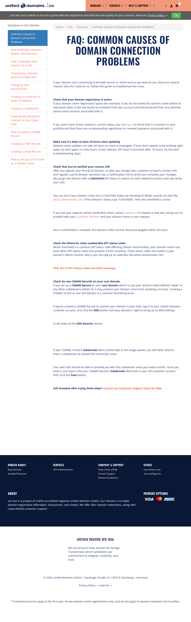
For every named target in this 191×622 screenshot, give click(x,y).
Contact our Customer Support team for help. (132, 388)
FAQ (70, 27)
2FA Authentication (63, 469)
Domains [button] (96, 5)
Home (59, 27)
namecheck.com (152, 469)
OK (176, 15)
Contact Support (106, 473)
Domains (82, 27)
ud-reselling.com (152, 473)
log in (129, 124)
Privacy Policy (158, 15)
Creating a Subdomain (25, 108)
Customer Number (88, 216)
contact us (130, 212)
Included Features (17, 473)
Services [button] (115, 5)
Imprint (106, 585)
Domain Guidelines (108, 477)
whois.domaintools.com (68, 199)
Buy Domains (15, 469)
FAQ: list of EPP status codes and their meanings (84, 268)
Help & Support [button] (139, 5)
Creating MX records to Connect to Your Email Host (25, 120)
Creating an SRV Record (25, 143)
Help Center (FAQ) (107, 469)
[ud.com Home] (33, 5)
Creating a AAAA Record (26, 151)
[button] (166, 5)
